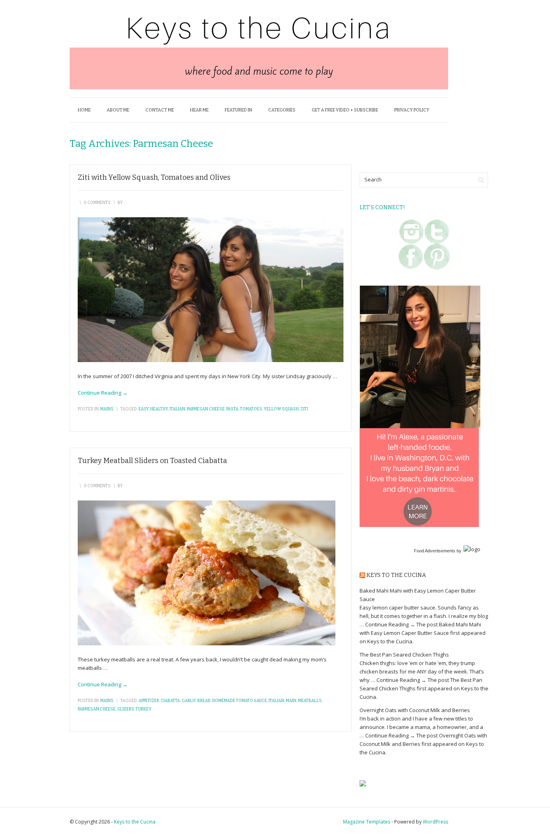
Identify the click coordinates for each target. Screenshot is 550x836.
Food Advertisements (434, 550)
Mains (107, 409)
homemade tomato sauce (239, 700)
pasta (232, 409)
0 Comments (97, 202)
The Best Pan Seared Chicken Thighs (404, 654)
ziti (304, 409)
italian (177, 409)
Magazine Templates (366, 821)
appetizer (149, 700)
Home (84, 110)
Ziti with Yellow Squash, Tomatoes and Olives (154, 177)
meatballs (310, 700)
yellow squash (281, 409)
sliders (125, 709)
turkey (143, 709)
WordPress (435, 821)
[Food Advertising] (363, 782)
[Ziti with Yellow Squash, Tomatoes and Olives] (210, 288)
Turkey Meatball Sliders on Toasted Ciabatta (152, 460)
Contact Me (159, 110)
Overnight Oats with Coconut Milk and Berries (415, 710)
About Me (118, 110)
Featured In (238, 110)
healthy (159, 409)
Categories (282, 110)
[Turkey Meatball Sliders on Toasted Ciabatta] (206, 572)
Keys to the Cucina (396, 575)
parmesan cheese (206, 409)
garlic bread (196, 700)
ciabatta (170, 700)
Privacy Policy (411, 110)
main (291, 700)
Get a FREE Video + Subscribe (345, 110)
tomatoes (251, 409)
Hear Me (199, 110)
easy (144, 409)
